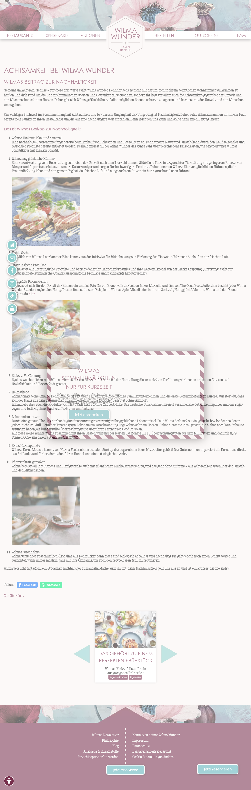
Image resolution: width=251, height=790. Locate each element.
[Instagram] (12, 283)
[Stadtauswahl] (12, 245)
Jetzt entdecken (89, 415)
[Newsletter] (12, 258)
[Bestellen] (12, 308)
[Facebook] (12, 270)
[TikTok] (12, 296)
